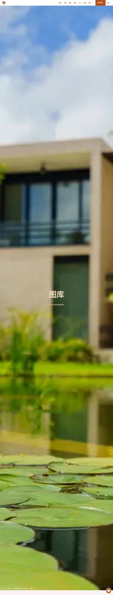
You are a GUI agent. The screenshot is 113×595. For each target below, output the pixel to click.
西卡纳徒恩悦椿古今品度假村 (20, 588)
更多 (90, 2)
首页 (4, 588)
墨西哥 (9, 588)
